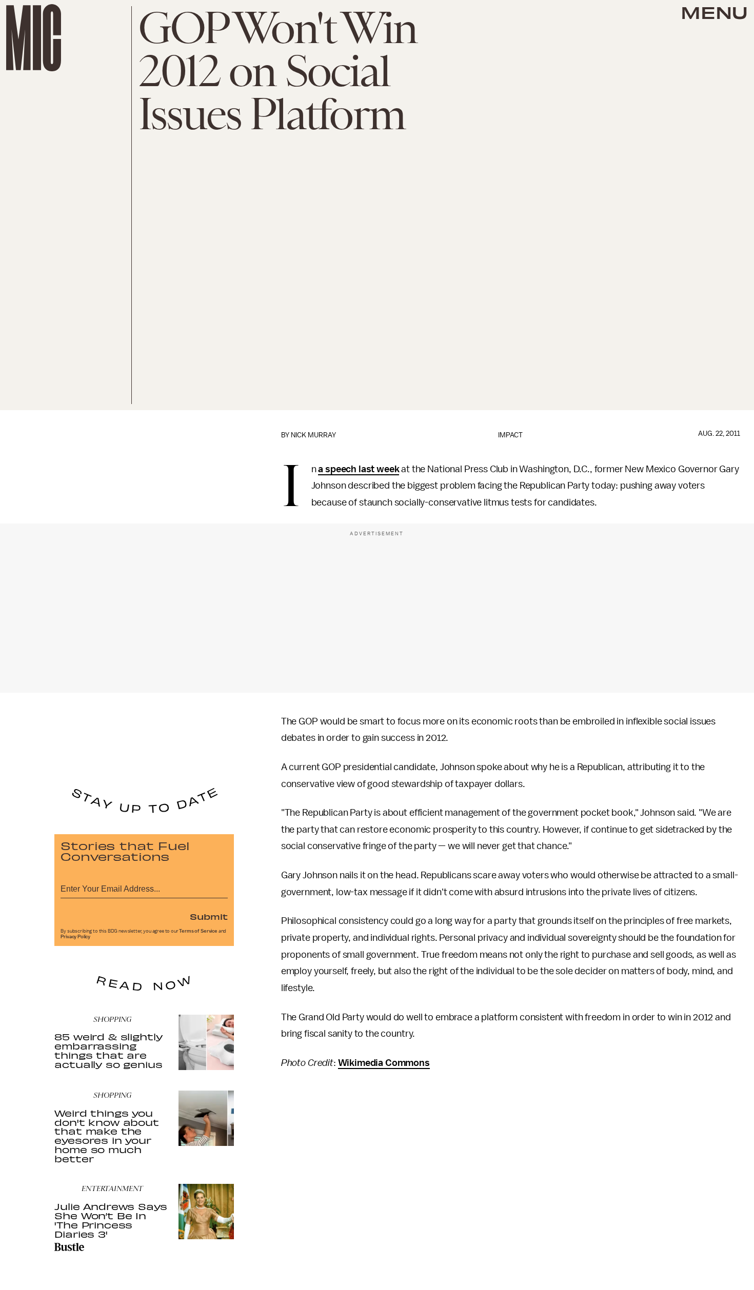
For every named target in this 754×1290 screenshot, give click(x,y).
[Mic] (33, 37)
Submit (209, 916)
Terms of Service (198, 931)
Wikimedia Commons (384, 1063)
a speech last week (358, 469)
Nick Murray (313, 435)
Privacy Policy (75, 936)
